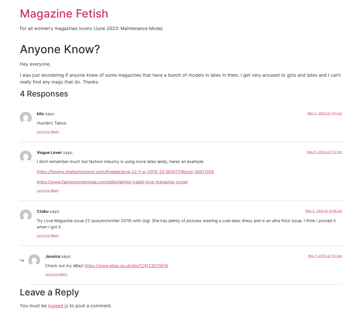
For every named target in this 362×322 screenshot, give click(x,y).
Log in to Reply (48, 132)
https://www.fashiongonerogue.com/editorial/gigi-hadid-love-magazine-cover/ (112, 181)
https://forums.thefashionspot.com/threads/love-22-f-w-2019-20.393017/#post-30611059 (125, 171)
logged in (58, 305)
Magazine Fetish (64, 13)
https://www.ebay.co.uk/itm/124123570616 (126, 265)
